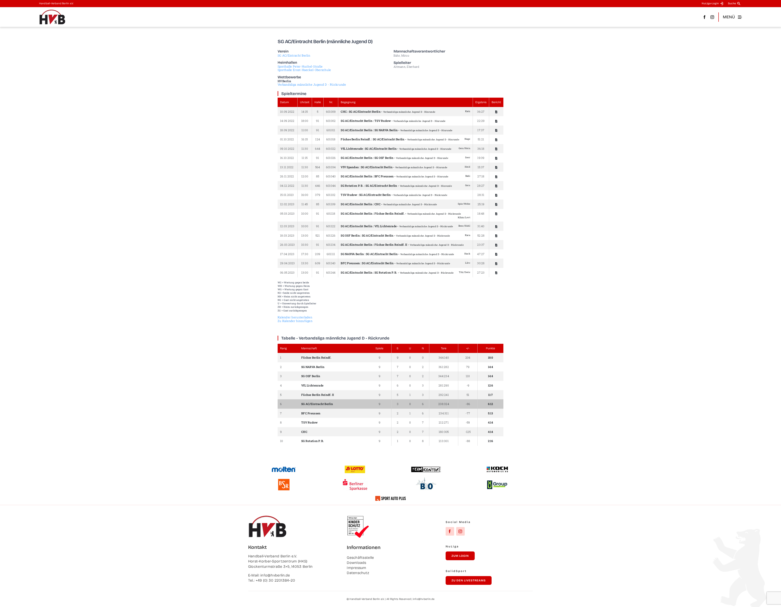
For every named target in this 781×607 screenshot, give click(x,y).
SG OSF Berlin (384, 158)
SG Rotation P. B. (352, 186)
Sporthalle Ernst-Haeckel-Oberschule (304, 70)
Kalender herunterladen (295, 317)
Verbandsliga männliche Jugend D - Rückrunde (312, 84)
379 (317, 195)
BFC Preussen (384, 176)
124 (317, 139)
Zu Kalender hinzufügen (295, 321)
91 (317, 121)
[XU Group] (497, 482)
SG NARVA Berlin (386, 130)
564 (317, 167)
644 (317, 149)
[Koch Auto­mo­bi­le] (497, 467)
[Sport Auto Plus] (390, 498)
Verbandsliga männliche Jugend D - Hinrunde (409, 111)
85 (317, 176)
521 (317, 235)
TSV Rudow (382, 121)
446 (317, 186)
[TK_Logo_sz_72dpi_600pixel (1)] (426, 468)
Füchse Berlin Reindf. (356, 139)
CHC (344, 112)
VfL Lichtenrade (352, 149)
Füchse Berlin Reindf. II (317, 395)
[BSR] (284, 480)
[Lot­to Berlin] (355, 467)
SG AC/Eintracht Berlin (294, 55)
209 (317, 254)
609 (317, 263)
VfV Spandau (350, 167)
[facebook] (704, 17)
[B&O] (426, 479)
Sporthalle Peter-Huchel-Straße (300, 66)
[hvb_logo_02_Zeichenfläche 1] (52, 11)
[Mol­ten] (284, 468)
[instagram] (712, 17)
